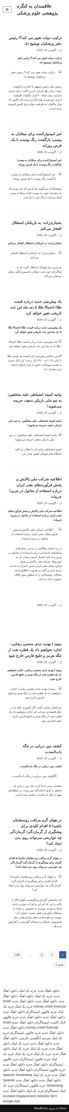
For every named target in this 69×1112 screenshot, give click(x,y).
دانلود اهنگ (26, 996)
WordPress (41, 1108)
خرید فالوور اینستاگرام (41, 1012)
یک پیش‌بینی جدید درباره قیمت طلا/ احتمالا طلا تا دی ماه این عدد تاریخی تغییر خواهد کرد (36, 307)
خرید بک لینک (28, 991)
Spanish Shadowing (17, 1075)
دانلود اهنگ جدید (49, 991)
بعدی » (59, 964)
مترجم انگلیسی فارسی (35, 1038)
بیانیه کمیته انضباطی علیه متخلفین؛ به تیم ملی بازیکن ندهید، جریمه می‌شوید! (35, 400)
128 (17, 954)
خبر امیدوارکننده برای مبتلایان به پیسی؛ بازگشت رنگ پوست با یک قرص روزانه (36, 139)
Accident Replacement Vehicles (26, 1096)
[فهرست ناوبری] (7, 9)
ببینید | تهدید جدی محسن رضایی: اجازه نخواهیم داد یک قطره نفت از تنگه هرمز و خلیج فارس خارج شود (35, 650)
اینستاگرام (52, 1091)
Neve (63, 1108)
